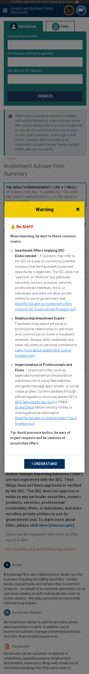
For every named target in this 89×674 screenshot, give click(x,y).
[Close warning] (78, 209)
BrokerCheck (24, 407)
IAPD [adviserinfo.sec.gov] (34, 402)
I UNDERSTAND (44, 464)
